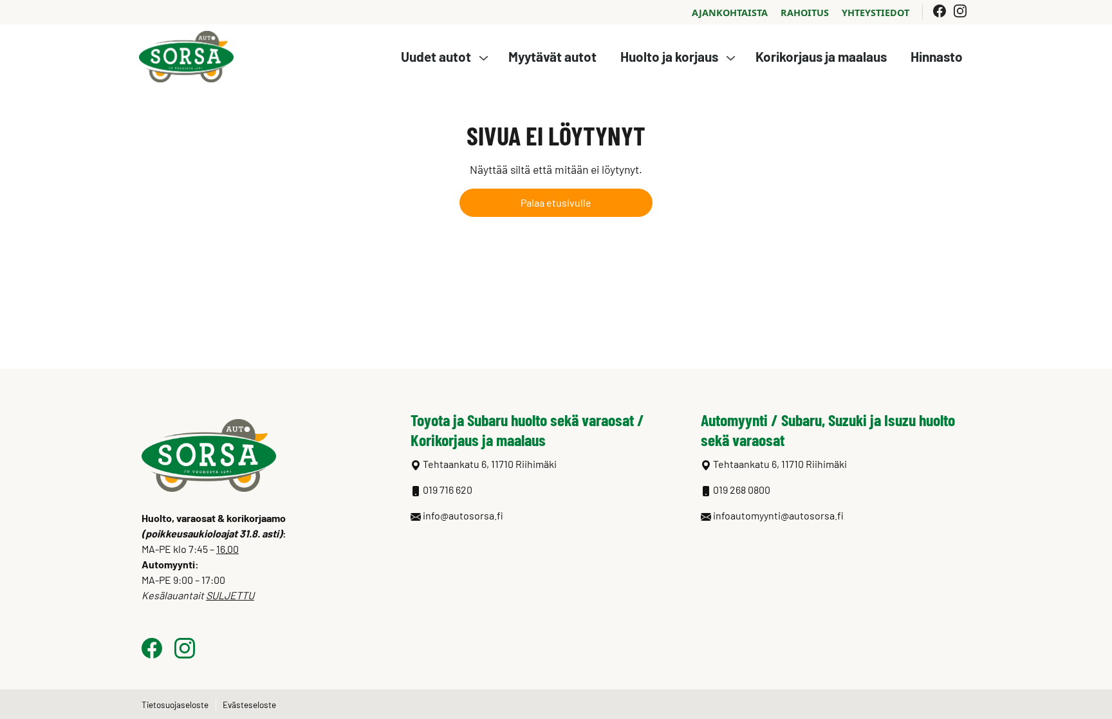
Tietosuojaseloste (175, 704)
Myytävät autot (552, 56)
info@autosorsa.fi (463, 515)
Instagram (963, 11)
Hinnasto (937, 56)
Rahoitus (805, 12)
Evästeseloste (249, 704)
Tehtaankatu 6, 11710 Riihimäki (780, 464)
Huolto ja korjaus (669, 56)
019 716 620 (447, 489)
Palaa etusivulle (556, 202)
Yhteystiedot (875, 12)
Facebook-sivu (939, 11)
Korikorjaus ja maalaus (821, 56)
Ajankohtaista (730, 12)
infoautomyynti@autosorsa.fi (778, 515)
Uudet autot (436, 56)
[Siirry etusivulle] (186, 55)
